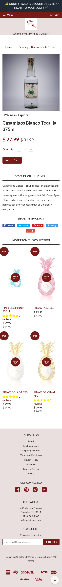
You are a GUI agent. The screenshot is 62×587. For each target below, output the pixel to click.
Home (8, 47)
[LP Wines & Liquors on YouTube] (44, 490)
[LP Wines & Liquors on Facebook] (17, 490)
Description (23, 176)
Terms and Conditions (31, 455)
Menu (9, 14)
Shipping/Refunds (31, 450)
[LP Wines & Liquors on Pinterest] (26, 490)
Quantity (8, 149)
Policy (31, 473)
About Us (31, 464)
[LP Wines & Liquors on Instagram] (35, 490)
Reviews (39, 176)
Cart (57, 14)
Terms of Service (31, 469)
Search (31, 441)
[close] (58, 4)
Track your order (31, 446)
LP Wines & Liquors (34, 557)
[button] (10, 315)
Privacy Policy (31, 459)
